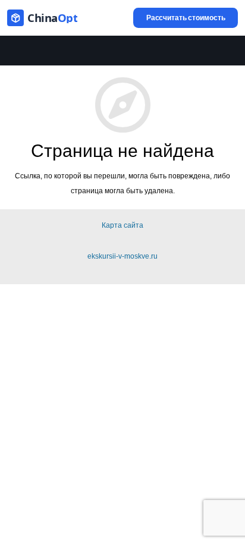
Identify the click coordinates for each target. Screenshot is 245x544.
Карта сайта (122, 225)
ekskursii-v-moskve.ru (122, 256)
